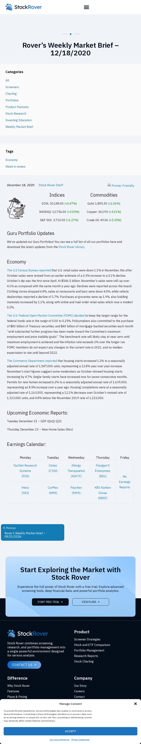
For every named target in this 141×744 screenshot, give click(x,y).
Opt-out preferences (60, 739)
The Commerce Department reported (32, 361)
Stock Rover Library (71, 247)
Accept (70, 731)
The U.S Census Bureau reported (29, 270)
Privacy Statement (80, 739)
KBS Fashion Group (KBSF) (103, 493)
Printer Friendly (123, 186)
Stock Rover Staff (51, 185)
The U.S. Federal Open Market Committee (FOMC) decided (45, 315)
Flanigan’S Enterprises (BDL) (102, 471)
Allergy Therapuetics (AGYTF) (76, 471)
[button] (135, 704)
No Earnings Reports (125, 482)
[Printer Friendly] (109, 186)
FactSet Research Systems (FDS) (25, 471)
